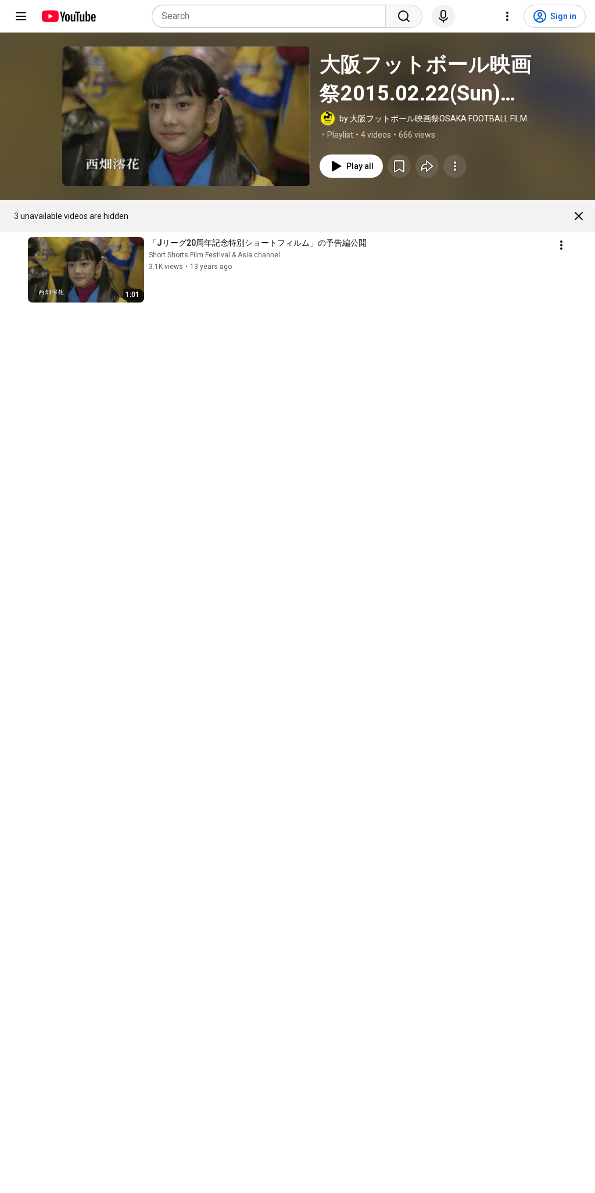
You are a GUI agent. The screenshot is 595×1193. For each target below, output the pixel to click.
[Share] (427, 166)
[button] (186, 116)
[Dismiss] (578, 216)
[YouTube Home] (68, 16)
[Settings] (507, 16)
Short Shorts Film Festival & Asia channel (214, 255)
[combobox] (272, 16)
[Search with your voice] (443, 16)
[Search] (403, 16)
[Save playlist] (399, 166)
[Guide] (21, 16)
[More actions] (455, 166)
